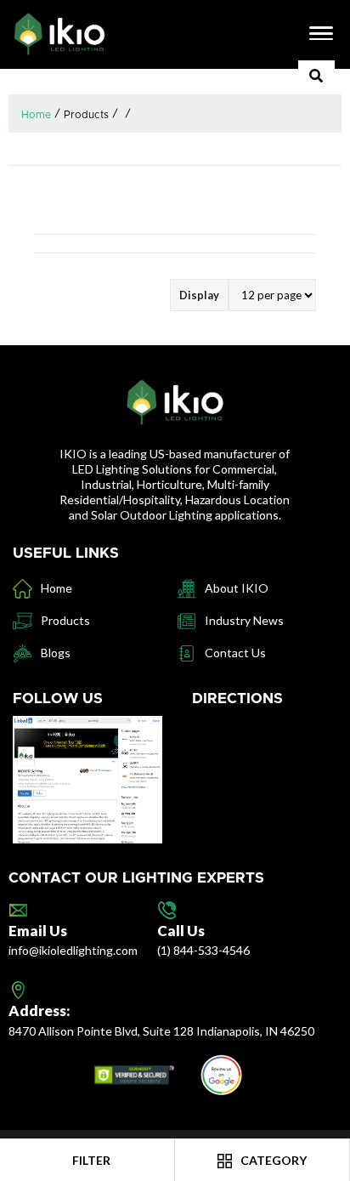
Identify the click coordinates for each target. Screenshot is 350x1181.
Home (36, 115)
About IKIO (236, 588)
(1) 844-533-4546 (203, 950)
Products (86, 115)
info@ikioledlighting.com (73, 950)
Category (272, 1160)
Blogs (56, 652)
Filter (90, 1160)
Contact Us (235, 652)
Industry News (244, 620)
